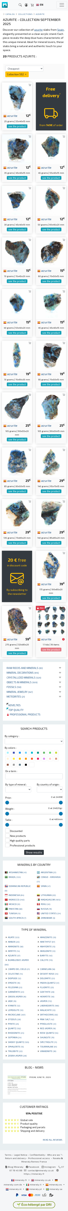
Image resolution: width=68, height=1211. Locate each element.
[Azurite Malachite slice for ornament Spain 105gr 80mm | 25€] (51, 407)
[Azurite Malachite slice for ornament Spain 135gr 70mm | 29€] (17, 513)
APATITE (14, 951)
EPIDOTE (14, 982)
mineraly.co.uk (42, 1180)
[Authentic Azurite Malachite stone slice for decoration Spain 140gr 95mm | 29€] (51, 462)
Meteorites (16, 696)
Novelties (14, 705)
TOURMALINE (48, 1046)
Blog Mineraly (15, 1166)
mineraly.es (56, 1184)
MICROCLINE (16, 1014)
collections (25, 14)
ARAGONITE (47, 951)
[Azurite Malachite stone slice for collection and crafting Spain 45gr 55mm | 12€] (51, 148)
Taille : (8, 819)
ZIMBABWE (48, 917)
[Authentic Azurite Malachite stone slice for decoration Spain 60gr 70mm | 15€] (51, 252)
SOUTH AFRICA (17, 917)
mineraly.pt (35, 1189)
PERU (45, 904)
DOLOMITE (47, 978)
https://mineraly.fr (34, 1173)
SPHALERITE (16, 1046)
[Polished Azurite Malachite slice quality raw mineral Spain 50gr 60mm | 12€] (51, 200)
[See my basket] (32, 5)
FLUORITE (47, 987)
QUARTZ (14, 1028)
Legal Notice (20, 1154)
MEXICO (14, 904)
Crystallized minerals (24, 677)
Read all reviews (52, 1139)
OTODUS (14, 1019)
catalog (10, 14)
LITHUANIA (48, 895)
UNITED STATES (51, 913)
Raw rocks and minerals (25, 667)
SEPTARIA (14, 1037)
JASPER (46, 1001)
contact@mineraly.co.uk (41, 1170)
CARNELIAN (47, 969)
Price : (8, 797)
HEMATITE (47, 996)
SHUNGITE (47, 1037)
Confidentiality (37, 1154)
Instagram (50, 1166)
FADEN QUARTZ (49, 982)
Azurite (40, 14)
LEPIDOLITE (15, 1010)
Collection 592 (15, 74)
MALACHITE (47, 1010)
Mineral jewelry (20, 691)
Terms (8, 1154)
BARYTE (46, 955)
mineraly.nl (15, 1189)
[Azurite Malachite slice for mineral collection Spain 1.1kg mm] (51, 620)
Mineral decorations (23, 672)
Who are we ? (54, 1154)
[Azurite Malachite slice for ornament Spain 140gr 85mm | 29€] (51, 513)
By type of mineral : (16, 784)
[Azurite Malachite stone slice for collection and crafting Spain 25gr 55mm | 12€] (17, 97)
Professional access (39, 1158)
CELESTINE (15, 973)
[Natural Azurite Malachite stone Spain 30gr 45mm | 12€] (17, 200)
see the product (17, 126)
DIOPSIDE (14, 978)
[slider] (7, 802)
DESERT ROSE (49, 973)
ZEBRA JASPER (17, 1055)
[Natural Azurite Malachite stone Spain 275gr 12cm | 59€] (17, 620)
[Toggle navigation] (61, 5)
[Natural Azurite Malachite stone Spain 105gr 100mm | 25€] (17, 407)
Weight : (9, 808)
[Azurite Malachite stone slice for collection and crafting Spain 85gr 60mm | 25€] (17, 462)
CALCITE (46, 960)
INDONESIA (16, 895)
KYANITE (14, 1005)
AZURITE (14, 955)
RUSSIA (46, 908)
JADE (12, 1001)
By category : (12, 736)
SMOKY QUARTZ (18, 1042)
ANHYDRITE (47, 946)
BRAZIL (15, 877)
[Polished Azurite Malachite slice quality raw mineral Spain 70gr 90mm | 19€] (17, 355)
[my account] (26, 5)
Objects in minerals (22, 682)
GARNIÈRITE (16, 991)
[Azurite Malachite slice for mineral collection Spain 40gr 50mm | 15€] (17, 303)
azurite (11, 115)
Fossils (14, 687)
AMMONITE (15, 946)
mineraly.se (55, 1189)
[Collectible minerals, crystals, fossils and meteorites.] (5, 5)
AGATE (13, 937)
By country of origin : (48, 784)
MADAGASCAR (50, 899)
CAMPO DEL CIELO (19, 969)
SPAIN (45, 886)
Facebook (33, 1166)
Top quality (15, 709)
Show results (34, 852)
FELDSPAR (15, 987)
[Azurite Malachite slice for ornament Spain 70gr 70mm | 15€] (17, 252)
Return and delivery (15, 1158)
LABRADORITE (49, 1005)
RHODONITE (16, 1032)
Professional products (24, 714)
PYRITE (13, 1023)
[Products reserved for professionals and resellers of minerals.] (63, 639)
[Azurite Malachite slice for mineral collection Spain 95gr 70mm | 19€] (51, 355)
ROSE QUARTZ (49, 1032)
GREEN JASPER (17, 996)
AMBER (13, 941)
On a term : (11, 771)
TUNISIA (14, 913)
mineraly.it (35, 1184)
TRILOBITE (15, 1051)
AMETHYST (47, 941)
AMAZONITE (48, 937)
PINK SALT (47, 1019)
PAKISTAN (15, 908)
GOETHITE (47, 991)
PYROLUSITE (48, 1023)
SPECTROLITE (48, 1042)
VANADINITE (48, 1051)
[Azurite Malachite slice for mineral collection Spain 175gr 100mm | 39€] (51, 565)
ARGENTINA (48, 872)
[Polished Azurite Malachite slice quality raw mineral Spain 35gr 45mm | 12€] (17, 148)
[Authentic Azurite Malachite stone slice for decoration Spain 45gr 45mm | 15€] (51, 303)
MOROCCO (16, 899)
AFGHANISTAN (17, 872)
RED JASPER (48, 1028)
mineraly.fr (21, 1180)
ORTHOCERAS (49, 1014)
